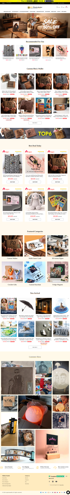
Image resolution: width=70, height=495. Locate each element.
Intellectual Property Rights (6, 485)
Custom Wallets (15, 11)
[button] (33, 36)
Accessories (47, 11)
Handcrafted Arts (40, 11)
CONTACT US (54, 3)
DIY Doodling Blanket (24, 11)
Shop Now (12, 182)
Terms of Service (4, 479)
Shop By (58, 11)
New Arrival (63, 11)
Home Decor (53, 11)
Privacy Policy (4, 477)
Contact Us (27, 479)
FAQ (25, 481)
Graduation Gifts (7, 11)
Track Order (62, 3)
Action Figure (32, 11)
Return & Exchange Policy (6, 483)
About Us (26, 477)
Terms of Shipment (5, 481)
